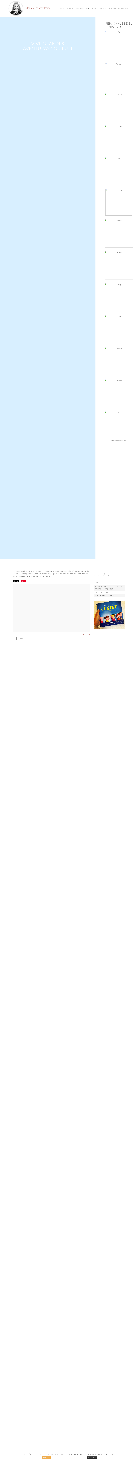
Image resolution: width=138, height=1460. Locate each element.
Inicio (62, 8)
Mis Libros (80, 8)
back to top (86, 634)
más (109, 619)
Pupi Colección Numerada (118, 8)
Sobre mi (70, 8)
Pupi (87, 8)
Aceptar (46, 1457)
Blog (94, 8)
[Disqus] (52, 607)
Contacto (102, 8)
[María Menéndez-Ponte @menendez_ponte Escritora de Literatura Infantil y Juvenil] (101, 574)
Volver (20, 638)
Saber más (92, 1457)
